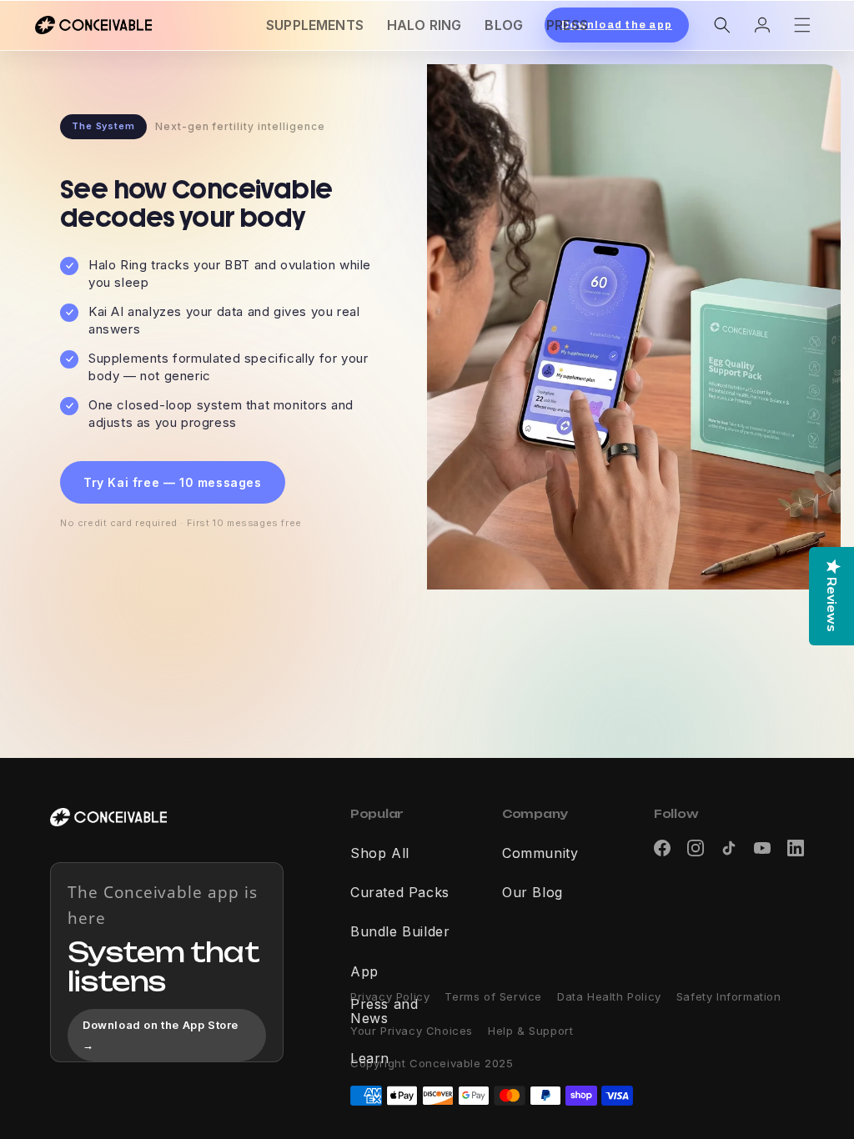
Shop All (379, 853)
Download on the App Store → (161, 1034)
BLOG (504, 25)
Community (540, 853)
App (364, 972)
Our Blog (532, 893)
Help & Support (530, 1030)
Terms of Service (493, 996)
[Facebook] (662, 848)
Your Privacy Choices (411, 1030)
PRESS (567, 25)
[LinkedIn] (795, 848)
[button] (722, 25)
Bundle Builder (400, 932)
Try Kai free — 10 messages (172, 482)
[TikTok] (729, 848)
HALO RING (424, 25)
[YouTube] (762, 848)
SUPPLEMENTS (315, 25)
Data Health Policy (609, 996)
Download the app (616, 25)
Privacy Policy (390, 996)
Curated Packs (400, 893)
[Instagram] (695, 848)
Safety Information (728, 996)
